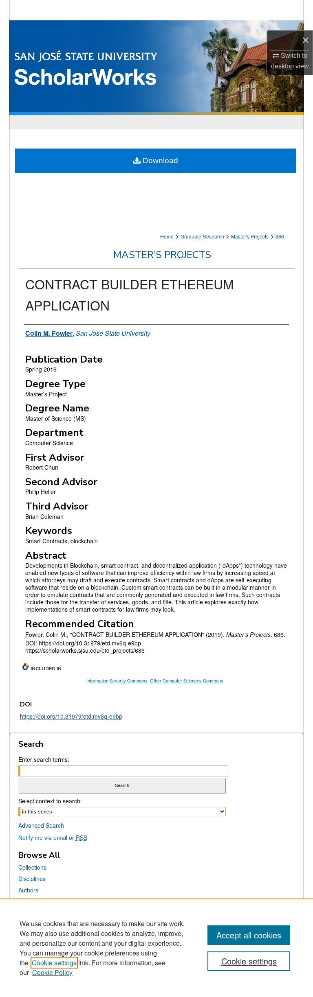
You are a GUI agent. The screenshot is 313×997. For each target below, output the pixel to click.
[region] (156, 948)
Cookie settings (54, 962)
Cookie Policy (52, 972)
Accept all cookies (248, 935)
